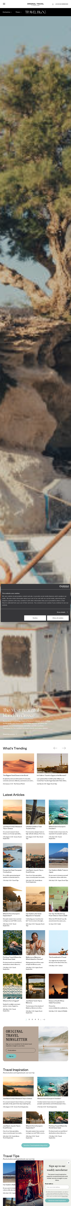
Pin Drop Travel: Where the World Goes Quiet (12, 958)
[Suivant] (64, 748)
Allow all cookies (57, 618)
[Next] (44, 1019)
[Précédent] (55, 748)
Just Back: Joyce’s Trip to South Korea (34, 871)
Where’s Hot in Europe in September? (11, 914)
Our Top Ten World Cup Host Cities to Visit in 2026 (58, 914)
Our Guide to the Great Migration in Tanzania (33, 914)
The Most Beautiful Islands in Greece (21, 713)
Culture (60, 965)
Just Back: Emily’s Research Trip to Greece (12, 827)
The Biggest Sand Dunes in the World (15, 775)
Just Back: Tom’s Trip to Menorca (34, 1002)
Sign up (11, 1056)
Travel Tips (15, 880)
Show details (61, 612)
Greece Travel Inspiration (21, 1107)
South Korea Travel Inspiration (34, 881)
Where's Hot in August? (11, 1001)
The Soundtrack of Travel (57, 957)
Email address (12, 1050)
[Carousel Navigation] (59, 748)
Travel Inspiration (52, 1107)
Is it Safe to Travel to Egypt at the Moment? (51, 775)
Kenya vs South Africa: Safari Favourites (56, 1002)
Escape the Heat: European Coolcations (12, 871)
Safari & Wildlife (62, 1011)
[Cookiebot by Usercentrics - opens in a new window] (61, 586)
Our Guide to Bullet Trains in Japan (58, 871)
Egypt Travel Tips (52, 784)
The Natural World (19, 784)
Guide (59, 924)
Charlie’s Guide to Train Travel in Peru (34, 827)
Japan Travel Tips (63, 880)
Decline (35, 618)
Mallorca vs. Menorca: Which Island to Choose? (34, 958)
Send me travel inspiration (57, 1200)
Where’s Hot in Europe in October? (57, 827)
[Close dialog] (68, 1162)
